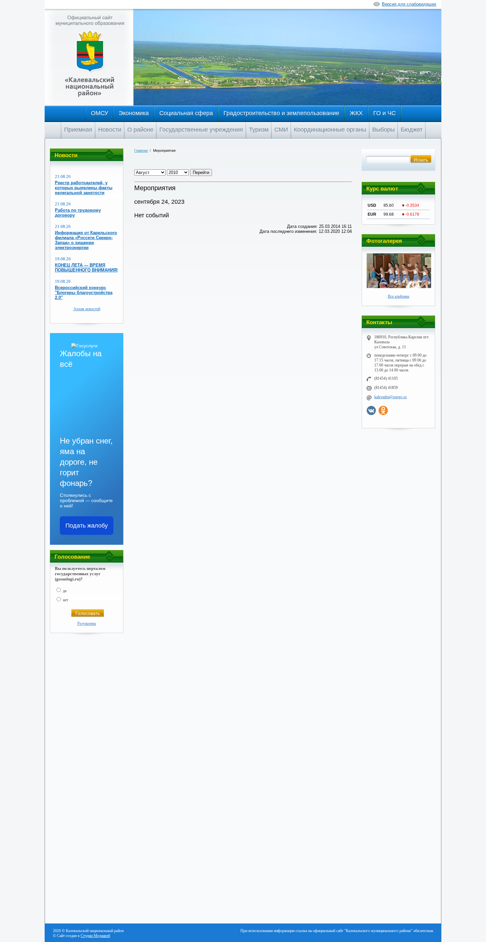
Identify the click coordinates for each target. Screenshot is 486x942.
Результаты (86, 623)
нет (65, 600)
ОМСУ (99, 113)
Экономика (134, 113)
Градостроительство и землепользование (281, 113)
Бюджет (412, 129)
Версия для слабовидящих (409, 4)
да (64, 590)
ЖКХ (356, 113)
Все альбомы (398, 296)
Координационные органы (330, 129)
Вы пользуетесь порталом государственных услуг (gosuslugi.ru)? (80, 573)
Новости (109, 129)
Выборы (383, 129)
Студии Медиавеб (95, 935)
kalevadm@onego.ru (390, 397)
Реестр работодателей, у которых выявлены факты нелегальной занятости (83, 187)
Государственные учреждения (201, 129)
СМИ (281, 129)
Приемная (78, 129)
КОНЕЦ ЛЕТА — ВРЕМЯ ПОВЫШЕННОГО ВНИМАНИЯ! (86, 268)
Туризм (258, 129)
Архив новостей (86, 309)
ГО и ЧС (384, 113)
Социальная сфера (186, 113)
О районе (140, 129)
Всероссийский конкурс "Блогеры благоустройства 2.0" (83, 292)
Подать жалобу (86, 525)
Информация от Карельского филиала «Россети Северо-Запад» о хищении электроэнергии (86, 240)
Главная (141, 150)
